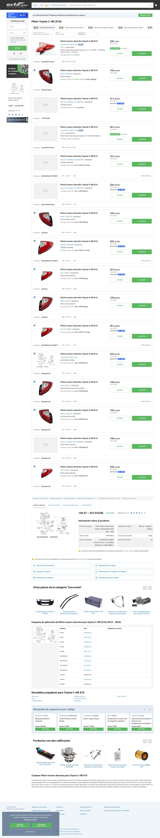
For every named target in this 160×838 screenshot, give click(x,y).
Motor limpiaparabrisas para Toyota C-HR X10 (141, 612)
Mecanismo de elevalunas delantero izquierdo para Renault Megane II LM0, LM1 (93, 766)
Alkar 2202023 (65, 301)
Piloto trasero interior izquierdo (104, 27)
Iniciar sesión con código (17, 59)
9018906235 (87, 656)
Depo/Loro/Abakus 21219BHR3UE (72, 102)
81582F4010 (87, 647)
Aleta (33, 698)
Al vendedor (60, 810)
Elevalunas (77, 701)
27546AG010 (91, 716)
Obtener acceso (145, 15)
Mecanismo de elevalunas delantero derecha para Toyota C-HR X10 (117, 613)
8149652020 (87, 633)
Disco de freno (121, 696)
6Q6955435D (137, 716)
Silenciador (35, 696)
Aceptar (20, 825)
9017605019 (87, 665)
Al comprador (60, 814)
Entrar (17, 48)
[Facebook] (14, 53)
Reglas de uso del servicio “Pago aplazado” (69, 834)
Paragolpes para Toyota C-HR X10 (45, 612)
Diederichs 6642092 (67, 245)
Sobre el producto (54, 505)
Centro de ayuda (85, 810)
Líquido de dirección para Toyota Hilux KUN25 (117, 766)
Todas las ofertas (39, 505)
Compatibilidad (86, 505)
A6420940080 (68, 716)
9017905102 (87, 661)
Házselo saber (128, 551)
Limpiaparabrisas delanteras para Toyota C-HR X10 (69, 613)
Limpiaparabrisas (37, 701)
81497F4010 (87, 637)
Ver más (120, 53)
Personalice (30, 832)
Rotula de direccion (80, 698)
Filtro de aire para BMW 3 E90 (141, 766)
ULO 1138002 (65, 273)
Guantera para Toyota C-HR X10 (93, 612)
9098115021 (87, 651)
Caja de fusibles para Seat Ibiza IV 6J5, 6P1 (45, 763)
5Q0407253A (41, 716)
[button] (51, 34)
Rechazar (41, 825)
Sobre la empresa (86, 807)
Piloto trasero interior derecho (74, 27)
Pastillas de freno (79, 696)
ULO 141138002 (65, 329)
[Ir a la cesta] (157, 5)
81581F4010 (87, 679)
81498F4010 (87, 642)
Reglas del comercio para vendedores (67, 829)
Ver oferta (45, 729)
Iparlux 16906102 (66, 74)
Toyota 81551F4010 (67, 44)
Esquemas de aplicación (70, 505)
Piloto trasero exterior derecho (133, 27)
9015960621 (87, 670)
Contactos (83, 814)
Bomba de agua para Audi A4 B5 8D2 (69, 766)
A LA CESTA (142, 53)
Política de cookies (30, 820)
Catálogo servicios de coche (41, 810)
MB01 (112, 716)
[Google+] (20, 53)
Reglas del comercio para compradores (68, 831)
